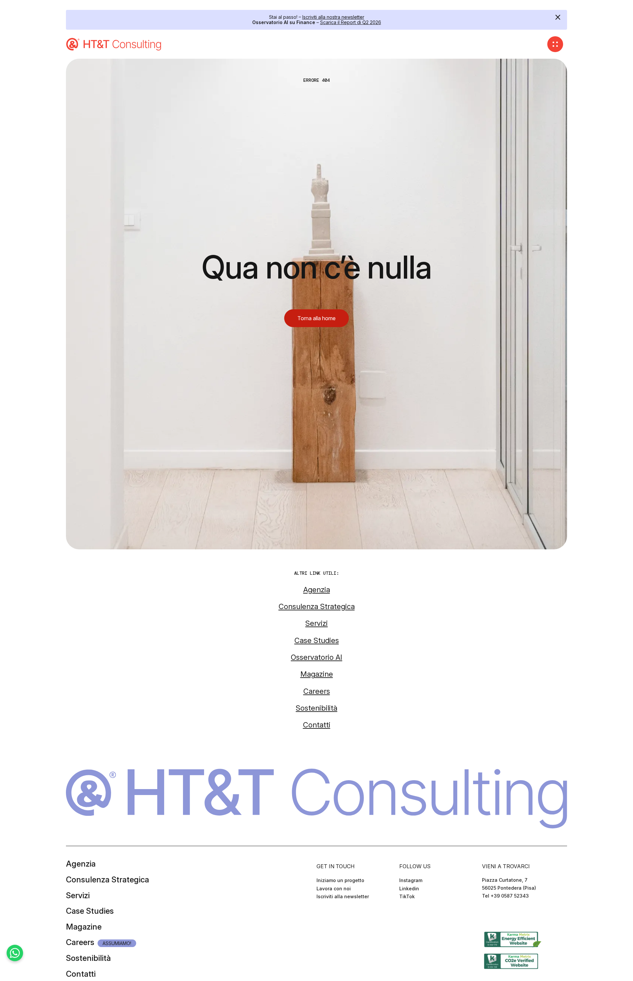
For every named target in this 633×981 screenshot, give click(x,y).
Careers (80, 942)
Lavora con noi (333, 888)
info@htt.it (494, 903)
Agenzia (81, 864)
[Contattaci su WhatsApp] (15, 953)
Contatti (81, 974)
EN (493, 915)
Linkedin (409, 888)
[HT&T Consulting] (114, 44)
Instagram (410, 880)
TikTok (407, 896)
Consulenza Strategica (107, 879)
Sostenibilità (88, 958)
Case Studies (90, 911)
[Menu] (555, 44)
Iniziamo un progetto (340, 880)
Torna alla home (316, 318)
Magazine (84, 927)
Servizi (78, 895)
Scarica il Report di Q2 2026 (350, 22)
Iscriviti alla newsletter (342, 896)
